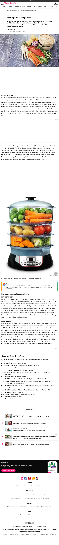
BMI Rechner (40, 486)
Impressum (15, 494)
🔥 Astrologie (10, 6)
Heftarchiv (36, 514)
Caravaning (28, 534)
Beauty (33, 6)
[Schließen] (55, 284)
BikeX (22, 534)
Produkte (32, 0)
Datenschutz (22, 494)
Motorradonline (18, 539)
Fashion (39, 6)
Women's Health (49, 539)
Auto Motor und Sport (14, 534)
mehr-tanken (53, 534)
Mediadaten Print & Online (26, 514)
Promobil (31, 539)
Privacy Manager (31, 494)
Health (23, 6)
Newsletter (27, 486)
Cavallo (34, 534)
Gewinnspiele (19, 486)
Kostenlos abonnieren (8, 470)
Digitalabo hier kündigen (30, 498)
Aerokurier (4, 534)
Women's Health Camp (12, 506)
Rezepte (33, 486)
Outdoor (26, 539)
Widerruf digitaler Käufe (43, 498)
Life (48, 6)
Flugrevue (40, 534)
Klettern (46, 534)
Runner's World (39, 539)
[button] (29, 50)
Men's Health (9, 539)
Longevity (29, 6)
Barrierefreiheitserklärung (16, 498)
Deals (52, 6)
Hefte (28, 0)
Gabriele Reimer (11, 29)
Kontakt (9, 494)
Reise (45, 6)
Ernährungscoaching (24, 506)
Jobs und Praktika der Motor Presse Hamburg (41, 506)
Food (4, 6)
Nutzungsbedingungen (46, 494)
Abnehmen (17, 6)
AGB (38, 494)
